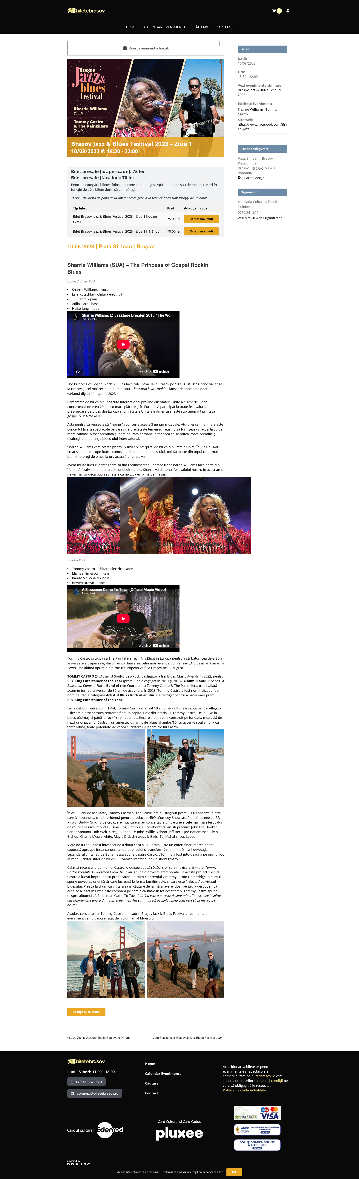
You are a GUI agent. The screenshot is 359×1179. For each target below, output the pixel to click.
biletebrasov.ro (263, 1076)
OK (234, 1172)
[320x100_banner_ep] (257, 1107)
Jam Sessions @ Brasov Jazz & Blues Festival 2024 (188, 1037)
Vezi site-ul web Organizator (260, 218)
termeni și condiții (268, 1080)
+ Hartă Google (253, 177)
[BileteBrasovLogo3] (86, 1060)
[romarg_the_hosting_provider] (78, 1162)
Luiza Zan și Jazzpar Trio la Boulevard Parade (100, 1037)
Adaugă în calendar (86, 1011)
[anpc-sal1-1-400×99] (257, 1125)
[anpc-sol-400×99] (257, 1141)
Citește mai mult (201, 219)
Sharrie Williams (251, 109)
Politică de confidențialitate (244, 1090)
